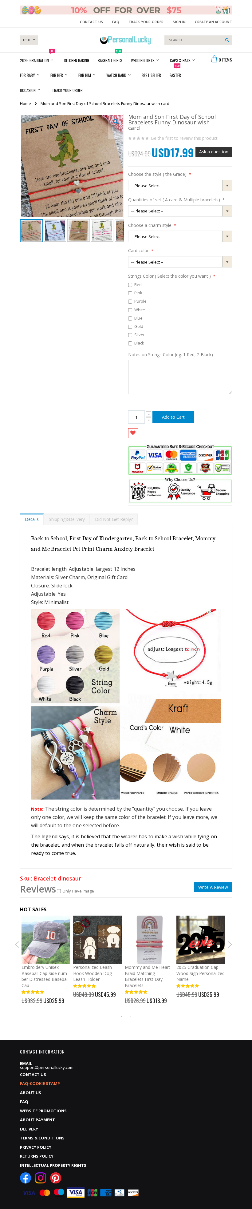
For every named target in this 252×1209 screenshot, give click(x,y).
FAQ (115, 21)
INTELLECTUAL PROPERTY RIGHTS (53, 1165)
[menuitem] (67, 89)
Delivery (29, 1129)
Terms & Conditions (42, 1138)
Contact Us (91, 21)
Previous (17, 944)
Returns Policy (36, 1156)
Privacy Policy (35, 1147)
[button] (116, 126)
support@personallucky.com (46, 1067)
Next (229, 944)
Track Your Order (145, 21)
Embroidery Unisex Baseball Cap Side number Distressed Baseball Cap (45, 976)
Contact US (33, 1074)
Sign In (179, 21)
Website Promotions (43, 1111)
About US (30, 1092)
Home (25, 103)
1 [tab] (121, 1016)
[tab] (32, 518)
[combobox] (198, 40)
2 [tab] (131, 1016)
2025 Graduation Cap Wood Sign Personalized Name (200, 973)
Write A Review (213, 887)
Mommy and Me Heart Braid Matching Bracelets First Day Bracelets (147, 976)
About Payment (37, 1119)
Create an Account (213, 21)
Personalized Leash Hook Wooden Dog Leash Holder (92, 973)
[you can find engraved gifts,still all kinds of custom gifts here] (126, 40)
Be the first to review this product (184, 138)
